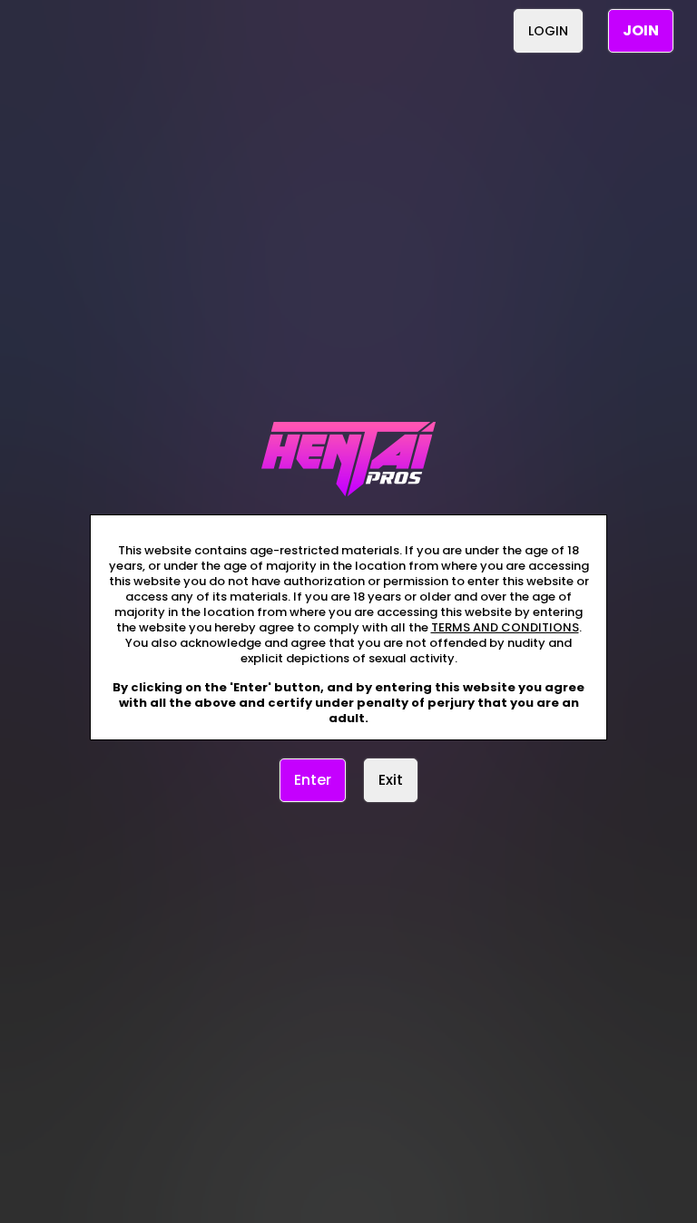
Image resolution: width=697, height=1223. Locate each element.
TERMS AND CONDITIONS (505, 627)
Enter (312, 779)
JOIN (641, 30)
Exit (390, 779)
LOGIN (548, 31)
